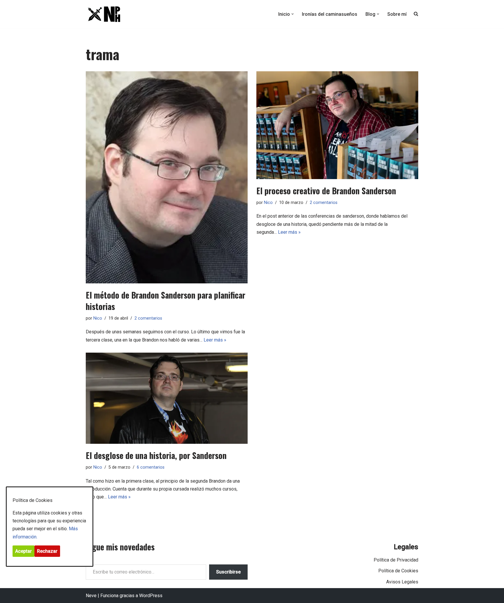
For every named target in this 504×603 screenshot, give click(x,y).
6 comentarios (150, 467)
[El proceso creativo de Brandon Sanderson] (337, 125)
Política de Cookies (398, 570)
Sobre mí (397, 14)
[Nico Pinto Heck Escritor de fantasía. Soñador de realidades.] (103, 14)
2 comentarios (148, 318)
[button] (292, 14)
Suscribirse (228, 572)
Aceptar (23, 551)
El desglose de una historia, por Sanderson (156, 455)
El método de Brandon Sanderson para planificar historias (165, 300)
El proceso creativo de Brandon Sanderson (326, 191)
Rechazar (47, 551)
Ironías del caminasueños (329, 14)
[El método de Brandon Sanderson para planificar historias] (167, 177)
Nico (97, 318)
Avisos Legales (402, 582)
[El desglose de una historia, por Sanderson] (167, 398)
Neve (91, 595)
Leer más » (215, 340)
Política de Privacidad (396, 560)
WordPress (150, 595)
